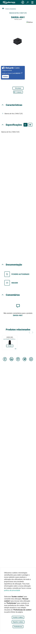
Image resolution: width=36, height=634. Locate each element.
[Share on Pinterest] (18, 359)
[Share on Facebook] (4, 359)
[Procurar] (27, 2)
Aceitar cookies (18, 617)
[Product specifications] (30, 125)
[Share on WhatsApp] (31, 359)
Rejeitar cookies (18, 622)
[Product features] (26, 125)
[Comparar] (15, 349)
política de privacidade (12, 590)
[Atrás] (29, 332)
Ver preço (18, 88)
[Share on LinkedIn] (11, 359)
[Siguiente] (33, 332)
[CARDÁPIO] (32, 2)
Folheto (5, 77)
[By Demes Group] (9, 2)
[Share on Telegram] (24, 359)
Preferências (18, 626)
